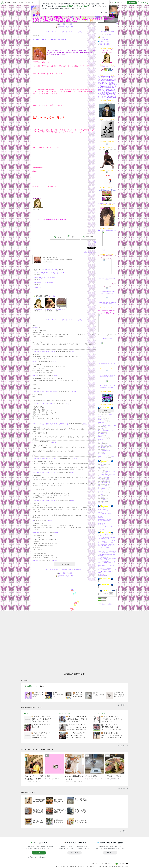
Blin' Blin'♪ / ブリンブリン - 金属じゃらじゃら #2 (50, 39)
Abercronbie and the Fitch (104, 510)
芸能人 (41, 686)
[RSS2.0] (107, 601)
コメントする (64, 564)
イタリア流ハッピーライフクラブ (106, 471)
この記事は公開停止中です (104, 557)
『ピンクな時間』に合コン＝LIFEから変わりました (107, 425)
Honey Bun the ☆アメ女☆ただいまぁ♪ (44, 351)
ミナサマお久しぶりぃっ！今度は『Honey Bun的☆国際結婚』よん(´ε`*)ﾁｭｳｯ (106, 554)
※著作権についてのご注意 (104, 604)
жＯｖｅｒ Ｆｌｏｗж (103, 485)
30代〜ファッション (65, 713)
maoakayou (36, 532)
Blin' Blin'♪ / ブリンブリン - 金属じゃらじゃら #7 (49, 273)
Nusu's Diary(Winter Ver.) (104, 519)
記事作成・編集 (104, 44)
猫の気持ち (101, 497)
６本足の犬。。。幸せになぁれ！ (106, 568)
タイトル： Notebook (107, 250)
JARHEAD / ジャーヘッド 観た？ (106, 550)
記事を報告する (91, 252)
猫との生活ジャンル (31, 686)
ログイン (143, 2)
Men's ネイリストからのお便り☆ (106, 430)
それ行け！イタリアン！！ (104, 477)
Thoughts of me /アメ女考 (110, 23)
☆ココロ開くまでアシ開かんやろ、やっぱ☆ (107, 474)
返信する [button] (72, 351)
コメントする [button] (74, 237)
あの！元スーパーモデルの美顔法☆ (107, 551)
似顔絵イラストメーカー (104, 520)
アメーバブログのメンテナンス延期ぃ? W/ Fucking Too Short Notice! (107, 571)
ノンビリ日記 (101, 465)
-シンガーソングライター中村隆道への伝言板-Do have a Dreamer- (107, 456)
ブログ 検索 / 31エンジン (104, 513)
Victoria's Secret (102, 507)
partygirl (35, 361)
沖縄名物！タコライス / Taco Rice (106, 545)
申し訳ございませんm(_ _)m (105, 445)
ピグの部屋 (111, 31)
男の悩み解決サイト (103, 447)
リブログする (89, 237)
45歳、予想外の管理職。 (104, 480)
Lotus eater (101, 422)
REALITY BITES (102, 433)
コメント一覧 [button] (92, 242)
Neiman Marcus (102, 509)
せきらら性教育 (102, 499)
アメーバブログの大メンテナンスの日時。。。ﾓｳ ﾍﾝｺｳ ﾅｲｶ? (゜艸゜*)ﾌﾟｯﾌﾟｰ (107, 563)
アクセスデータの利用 (95, 866)
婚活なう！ (101, 491)
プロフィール (104, 31)
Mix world (100, 439)
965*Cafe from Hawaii (103, 517)
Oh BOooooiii (101, 419)
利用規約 (82, 866)
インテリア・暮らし (99, 713)
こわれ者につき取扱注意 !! (104, 450)
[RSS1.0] (107, 598)
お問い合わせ (72, 866)
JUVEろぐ (100, 468)
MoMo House (101, 523)
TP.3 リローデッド (107, 338)
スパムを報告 (61, 866)
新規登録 (132, 2)
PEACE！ (100, 436)
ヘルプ (126, 866)
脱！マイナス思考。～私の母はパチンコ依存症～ (107, 482)
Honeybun (108, 34)
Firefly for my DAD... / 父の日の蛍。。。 (46, 278)
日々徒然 (100, 442)
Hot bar (100, 516)
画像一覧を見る (102, 575)
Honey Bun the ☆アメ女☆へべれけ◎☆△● (45, 391)
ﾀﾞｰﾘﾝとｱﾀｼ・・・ (102, 463)
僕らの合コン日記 (102, 428)
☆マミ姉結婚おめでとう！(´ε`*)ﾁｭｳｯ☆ (107, 203)
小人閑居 (100, 494)
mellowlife (36, 375)
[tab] (31, 686)
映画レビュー (28, 713)
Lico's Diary (101, 524)
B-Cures (100, 522)
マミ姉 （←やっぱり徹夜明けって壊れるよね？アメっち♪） (51, 424)
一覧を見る (110, 414)
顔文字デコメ (101, 453)
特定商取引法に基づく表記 (113, 866)
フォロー (106, 410)
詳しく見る (74, 852)
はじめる (39, 852)
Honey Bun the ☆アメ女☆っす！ (42, 404)
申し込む (110, 852)
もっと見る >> (37, 287)
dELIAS (100, 512)
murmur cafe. (101, 416)
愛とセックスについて (103, 488)
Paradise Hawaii (102, 515)
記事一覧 (64, 32)
